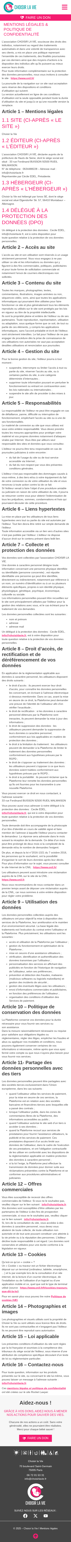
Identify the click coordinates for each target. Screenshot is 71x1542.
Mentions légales (49, 1528)
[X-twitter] (35, 1516)
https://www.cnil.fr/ (22, 78)
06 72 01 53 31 (35, 1475)
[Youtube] (46, 1516)
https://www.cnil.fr (13, 879)
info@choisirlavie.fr (14, 635)
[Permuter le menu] (64, 7)
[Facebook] (25, 1516)
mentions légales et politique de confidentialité (36, 1388)
